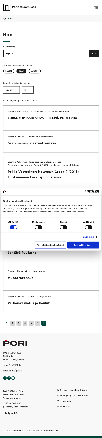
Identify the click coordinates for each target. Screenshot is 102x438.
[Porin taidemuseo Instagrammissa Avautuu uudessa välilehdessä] (9, 378)
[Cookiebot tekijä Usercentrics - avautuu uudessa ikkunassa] (87, 191)
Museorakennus (20, 278)
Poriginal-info (11, 413)
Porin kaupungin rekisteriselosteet (43, 430)
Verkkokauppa (64, 401)
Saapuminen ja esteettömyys (32, 143)
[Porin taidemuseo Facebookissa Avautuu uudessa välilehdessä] (5, 378)
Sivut (22, 71)
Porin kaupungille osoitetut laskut (73, 395)
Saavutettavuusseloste (13, 430)
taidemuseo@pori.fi (12, 370)
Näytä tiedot (88, 237)
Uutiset (35, 71)
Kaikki (8, 71)
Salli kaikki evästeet (83, 245)
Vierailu (21, 136)
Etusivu (11, 111)
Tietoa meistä (23, 271)
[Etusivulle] (19, 8)
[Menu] (96, 7)
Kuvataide (22, 111)
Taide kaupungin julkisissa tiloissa (45, 162)
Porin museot (63, 406)
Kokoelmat (22, 162)
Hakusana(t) (9, 46)
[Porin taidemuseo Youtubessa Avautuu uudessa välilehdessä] (13, 378)
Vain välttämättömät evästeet (50, 245)
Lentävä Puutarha (22, 252)
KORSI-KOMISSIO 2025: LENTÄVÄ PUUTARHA (42, 118)
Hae (94, 53)
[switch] (38, 227)
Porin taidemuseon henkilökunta (72, 390)
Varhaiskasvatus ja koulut (29, 303)
